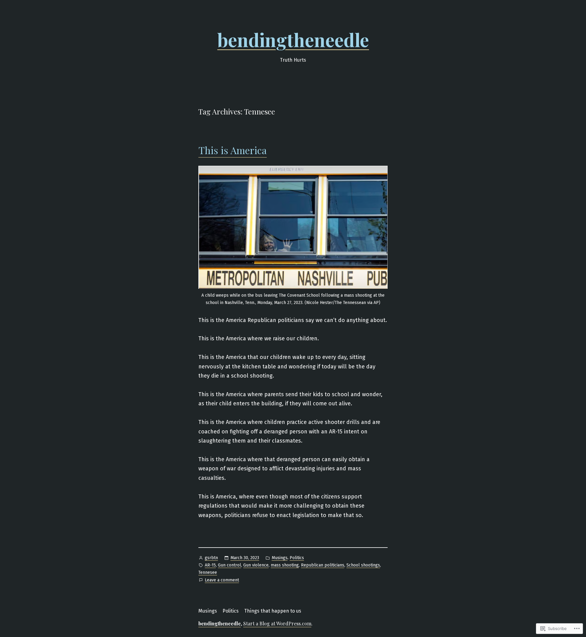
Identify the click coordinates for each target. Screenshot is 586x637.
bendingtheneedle (293, 39)
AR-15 (210, 565)
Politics (297, 557)
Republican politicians (322, 565)
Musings (280, 557)
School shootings (363, 565)
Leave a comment (222, 580)
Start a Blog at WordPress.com (277, 623)
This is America (232, 150)
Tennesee (207, 572)
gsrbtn (211, 557)
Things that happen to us (272, 611)
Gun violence (256, 565)
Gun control (229, 565)
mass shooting (285, 565)
